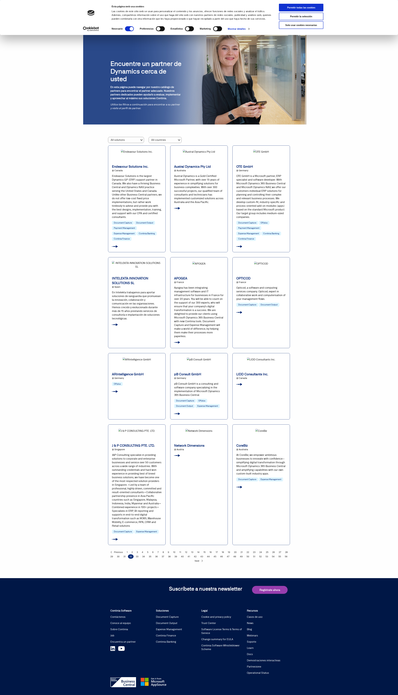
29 (111, 556)
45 (215, 556)
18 (223, 552)
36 (156, 556)
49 (241, 556)
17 (217, 552)
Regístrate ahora (269, 589)
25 (267, 552)
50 (248, 556)
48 (234, 556)
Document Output (166, 623)
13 (192, 552)
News (250, 623)
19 (229, 552)
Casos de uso (254, 616)
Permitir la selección (301, 16)
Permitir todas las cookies (301, 7)
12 (186, 552)
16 (210, 552)
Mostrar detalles (237, 29)
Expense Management (169, 629)
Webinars (252, 635)
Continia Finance (166, 635)
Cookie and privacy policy (216, 616)
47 (228, 556)
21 (242, 552)
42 (195, 556)
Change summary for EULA (217, 639)
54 (273, 556)
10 (174, 552)
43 (201, 556)
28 (286, 552)
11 (180, 552)
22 (248, 552)
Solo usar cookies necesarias (301, 25)
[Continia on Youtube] (121, 648)
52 (260, 556)
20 (235, 552)
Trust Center (208, 623)
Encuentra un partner (123, 641)
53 (267, 556)
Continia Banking (166, 641)
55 (279, 556)
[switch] (160, 28)
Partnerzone (254, 666)
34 (143, 556)
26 (273, 552)
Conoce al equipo (120, 623)
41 (189, 556)
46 (221, 556)
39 (175, 556)
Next (197, 560)
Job (112, 635)
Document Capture (167, 616)
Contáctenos (117, 616)
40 (182, 556)
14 (198, 552)
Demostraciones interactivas (263, 660)
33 (137, 556)
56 (286, 556)
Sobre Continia (119, 629)
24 (260, 552)
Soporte (251, 641)
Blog (249, 629)
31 (124, 556)
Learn (250, 647)
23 (254, 552)
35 (150, 556)
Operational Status (258, 672)
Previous (118, 552)
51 (254, 556)
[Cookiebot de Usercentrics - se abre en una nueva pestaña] (91, 29)
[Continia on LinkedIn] (114, 648)
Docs (250, 654)
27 (280, 552)
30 (118, 556)
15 (204, 552)
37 (163, 556)
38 (169, 556)
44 (208, 556)
